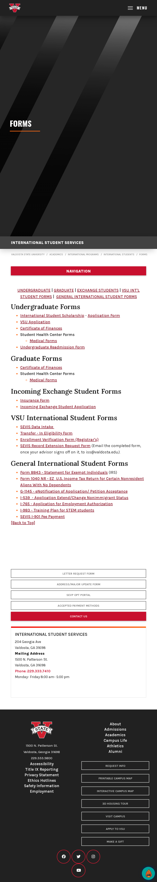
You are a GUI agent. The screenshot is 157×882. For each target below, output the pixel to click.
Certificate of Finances (41, 328)
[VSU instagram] (93, 856)
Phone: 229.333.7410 (32, 671)
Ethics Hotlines (42, 780)
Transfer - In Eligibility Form (46, 433)
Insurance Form (34, 400)
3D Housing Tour (115, 803)
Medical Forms (43, 340)
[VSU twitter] (78, 856)
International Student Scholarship (52, 315)
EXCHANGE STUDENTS (98, 290)
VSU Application (35, 322)
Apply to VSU (115, 829)
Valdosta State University (28, 254)
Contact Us (78, 616)
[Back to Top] (23, 522)
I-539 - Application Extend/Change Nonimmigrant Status (74, 497)
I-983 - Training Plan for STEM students (57, 510)
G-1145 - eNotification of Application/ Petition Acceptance (74, 491)
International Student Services (47, 242)
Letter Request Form (78, 573)
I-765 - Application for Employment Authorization (66, 503)
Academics (56, 254)
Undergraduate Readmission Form (52, 347)
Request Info (115, 766)
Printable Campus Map (115, 778)
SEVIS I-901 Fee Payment (42, 516)
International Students (119, 254)
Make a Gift (115, 841)
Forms (143, 254)
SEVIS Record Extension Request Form (55, 445)
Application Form (104, 315)
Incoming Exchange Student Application (58, 406)
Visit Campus (115, 816)
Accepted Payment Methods (78, 605)
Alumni (115, 751)
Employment (42, 791)
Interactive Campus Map (115, 791)
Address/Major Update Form (78, 584)
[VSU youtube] (78, 870)
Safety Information (41, 786)
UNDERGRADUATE (33, 290)
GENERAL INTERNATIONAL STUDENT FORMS (96, 296)
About (115, 724)
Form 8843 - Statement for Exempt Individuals (64, 472)
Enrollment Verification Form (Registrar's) (59, 439)
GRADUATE (64, 290)
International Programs (83, 254)
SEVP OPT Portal (78, 595)
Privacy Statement (42, 775)
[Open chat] (148, 873)
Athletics (115, 746)
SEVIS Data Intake (37, 426)
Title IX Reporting (41, 769)
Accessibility (42, 764)
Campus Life (115, 740)
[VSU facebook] (64, 856)
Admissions (115, 729)
